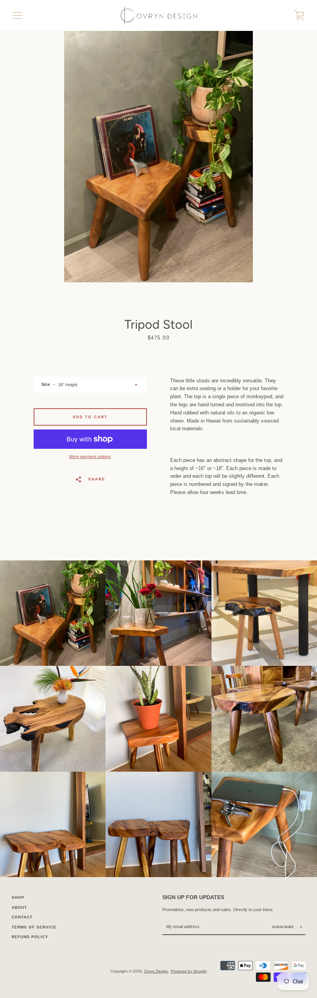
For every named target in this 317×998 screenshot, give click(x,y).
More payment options (90, 456)
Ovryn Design (156, 971)
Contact (22, 917)
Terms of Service (34, 927)
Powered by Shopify (189, 971)
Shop (18, 897)
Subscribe (283, 927)
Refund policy (30, 937)
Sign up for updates (193, 897)
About (19, 907)
